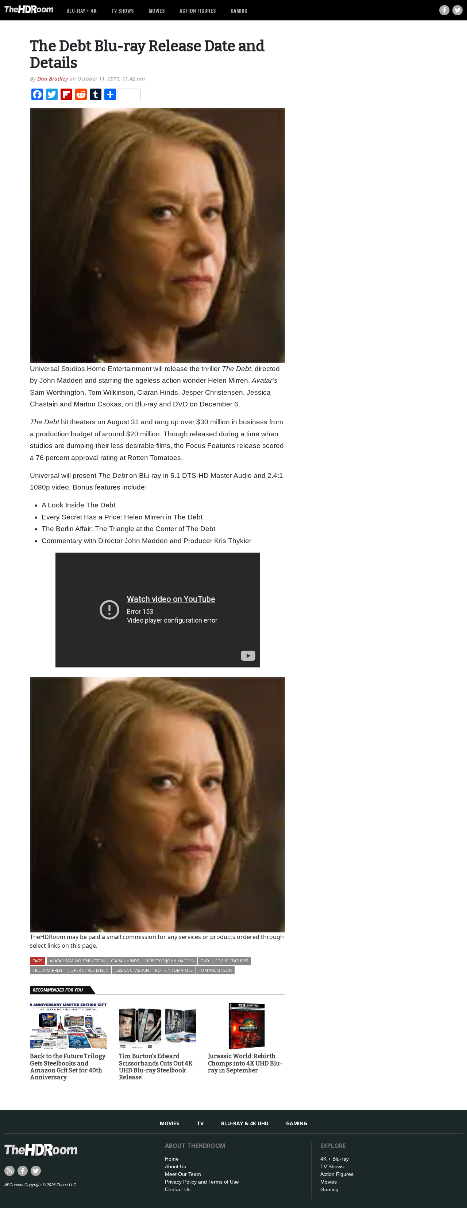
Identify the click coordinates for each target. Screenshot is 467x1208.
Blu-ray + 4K (81, 10)
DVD (205, 960)
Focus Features (231, 960)
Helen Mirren (47, 970)
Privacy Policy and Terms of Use (202, 1182)
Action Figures (198, 10)
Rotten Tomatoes (174, 970)
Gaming (239, 10)
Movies (156, 10)
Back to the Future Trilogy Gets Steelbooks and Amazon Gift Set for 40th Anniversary (67, 1067)
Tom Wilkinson (215, 970)
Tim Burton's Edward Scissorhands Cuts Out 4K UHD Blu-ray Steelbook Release (156, 1067)
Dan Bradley (52, 78)
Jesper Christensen (88, 970)
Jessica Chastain (132, 970)
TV (200, 1123)
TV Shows (122, 10)
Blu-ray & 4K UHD (245, 1123)
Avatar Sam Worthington (77, 960)
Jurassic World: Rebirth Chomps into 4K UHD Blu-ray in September (245, 1063)
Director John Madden (169, 960)
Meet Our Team (183, 1174)
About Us (175, 1166)
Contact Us (177, 1189)
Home (172, 1159)
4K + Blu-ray (334, 1159)
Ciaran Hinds (125, 960)
